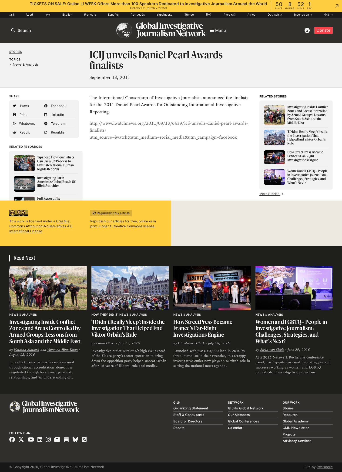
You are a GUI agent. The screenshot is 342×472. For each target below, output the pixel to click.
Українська (164, 14)
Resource (290, 415)
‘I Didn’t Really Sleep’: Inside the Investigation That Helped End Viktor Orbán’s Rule (128, 328)
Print (22, 115)
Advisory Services (297, 441)
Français (90, 14)
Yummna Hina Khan (62, 349)
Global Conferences (243, 421)
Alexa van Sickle (272, 349)
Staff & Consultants (188, 415)
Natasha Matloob (26, 349)
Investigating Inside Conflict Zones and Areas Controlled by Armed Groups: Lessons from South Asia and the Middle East (44, 331)
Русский (229, 14)
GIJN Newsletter (296, 428)
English (67, 14)
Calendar (235, 428)
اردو (11, 14)
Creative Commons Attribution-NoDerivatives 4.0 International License (40, 226)
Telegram (58, 123)
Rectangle (325, 467)
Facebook (58, 106)
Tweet (23, 106)
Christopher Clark (191, 343)
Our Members (239, 415)
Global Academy (296, 421)
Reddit (24, 132)
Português (138, 14)
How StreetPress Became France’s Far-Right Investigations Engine (203, 328)
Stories (15, 52)
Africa (252, 14)
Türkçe (189, 14)
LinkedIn (56, 115)
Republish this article (113, 213)
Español (113, 14)
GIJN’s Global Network (246, 408)
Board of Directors (187, 421)
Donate (323, 30)
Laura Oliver (105, 343)
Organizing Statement (190, 408)
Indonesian (302, 14)
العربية (30, 14)
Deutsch (274, 14)
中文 (327, 14)
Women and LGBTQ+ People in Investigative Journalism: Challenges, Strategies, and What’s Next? (291, 331)
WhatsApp (26, 123)
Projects (289, 434)
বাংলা (48, 14)
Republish (58, 132)
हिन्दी (208, 14)
